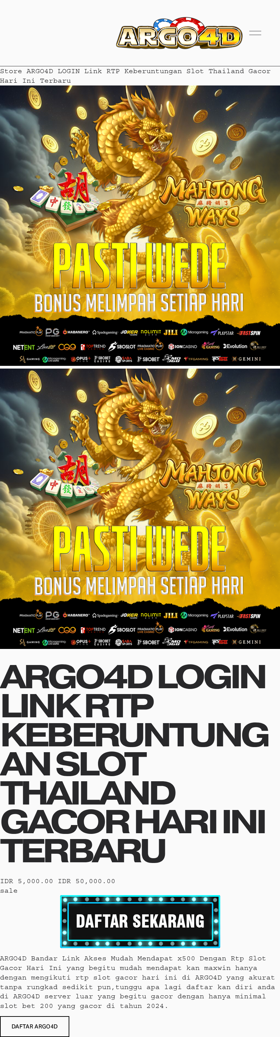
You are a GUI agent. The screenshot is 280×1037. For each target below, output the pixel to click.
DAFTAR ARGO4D (35, 1026)
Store (11, 71)
